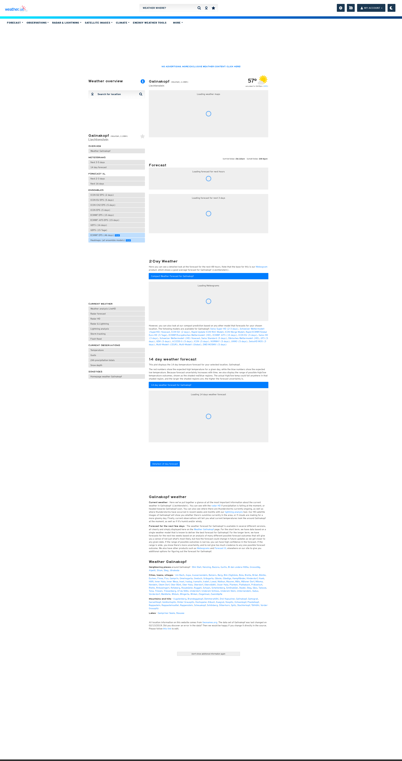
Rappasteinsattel (170, 605)
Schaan (206, 587)
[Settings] (341, 8)
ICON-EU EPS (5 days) (102, 200)
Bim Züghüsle (231, 575)
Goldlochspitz (169, 602)
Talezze (262, 587)
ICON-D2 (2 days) (180, 332)
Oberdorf (198, 584)
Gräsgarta (208, 578)
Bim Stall (196, 567)
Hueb (261, 578)
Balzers (212, 575)
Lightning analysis (99, 328)
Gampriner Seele (166, 613)
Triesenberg (170, 591)
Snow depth (96, 365)
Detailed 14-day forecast (165, 464)
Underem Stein (228, 591)
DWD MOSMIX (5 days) (215, 344)
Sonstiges (95, 372)
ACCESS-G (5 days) (182, 341)
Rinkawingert (162, 587)
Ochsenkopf (240, 602)
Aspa (188, 575)
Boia (241, 575)
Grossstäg (255, 567)
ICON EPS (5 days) (100, 210)
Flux (166, 578)
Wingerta (184, 594)
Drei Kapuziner (227, 598)
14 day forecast (98, 167)
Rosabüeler (187, 587)
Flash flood (96, 339)
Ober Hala (187, 584)
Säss (255, 587)
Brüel (255, 575)
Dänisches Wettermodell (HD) (243, 338)
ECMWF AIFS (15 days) (225, 335)
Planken (234, 584)
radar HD (216, 505)
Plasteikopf (253, 602)
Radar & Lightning (99, 323)
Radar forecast (98, 313)
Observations (37, 22)
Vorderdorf (154, 594)
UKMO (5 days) (239, 341)
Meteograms (97, 157)
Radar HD (95, 318)
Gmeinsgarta (186, 578)
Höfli (151, 581)
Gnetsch (198, 578)
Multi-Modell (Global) (190, 344)
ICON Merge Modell (234, 332)
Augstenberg (179, 598)
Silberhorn (224, 605)
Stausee (180, 613)
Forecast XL (97, 174)
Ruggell (198, 587)
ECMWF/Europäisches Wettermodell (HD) (190, 335)
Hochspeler (201, 602)
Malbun (221, 581)
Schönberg (212, 605)
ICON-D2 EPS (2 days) (102, 195)
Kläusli (211, 602)
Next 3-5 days (97, 162)
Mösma (259, 581)
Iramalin (197, 581)
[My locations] (213, 8)
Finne (160, 578)
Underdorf (195, 591)
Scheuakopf (200, 605)
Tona (151, 591)
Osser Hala (222, 584)
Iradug (188, 581)
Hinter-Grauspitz (185, 602)
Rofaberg (175, 587)
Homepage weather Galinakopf (106, 376)
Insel (181, 581)
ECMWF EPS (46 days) (104, 235)
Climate (122, 22)
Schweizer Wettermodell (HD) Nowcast (180, 338)
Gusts (93, 355)
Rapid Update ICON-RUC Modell (207, 332)
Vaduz (255, 591)
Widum (175, 594)
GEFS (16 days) (98, 225)
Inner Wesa (172, 581)
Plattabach (244, 584)
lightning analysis (234, 512)
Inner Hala (160, 581)
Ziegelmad (203, 594)
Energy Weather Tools (149, 22)
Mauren (230, 581)
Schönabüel (232, 587)
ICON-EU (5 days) (247, 335)
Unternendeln (244, 591)
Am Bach (179, 575)
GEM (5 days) (163, 341)
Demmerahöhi (211, 598)
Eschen (152, 578)
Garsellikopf (155, 602)
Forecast (14, 22)
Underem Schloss (210, 591)
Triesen (159, 591)
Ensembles (96, 190)
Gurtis (224, 567)
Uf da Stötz (183, 591)
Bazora (215, 567)
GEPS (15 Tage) (98, 230)
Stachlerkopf (243, 605)
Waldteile (166, 594)
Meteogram (261, 266)
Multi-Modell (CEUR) (167, 344)
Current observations (104, 345)
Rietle (152, 587)
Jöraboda (174, 570)
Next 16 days (97, 183)
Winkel (193, 594)
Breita (248, 575)
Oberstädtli (210, 584)
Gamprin (174, 578)
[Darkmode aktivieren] (391, 8)
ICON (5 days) (201, 341)
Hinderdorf (252, 578)
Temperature (97, 350)
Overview (94, 146)
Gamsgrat (253, 598)
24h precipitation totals (102, 360)
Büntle (262, 575)
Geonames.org (209, 622)
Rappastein (154, 605)
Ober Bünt (176, 584)
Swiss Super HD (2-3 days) (224, 328)
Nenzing (207, 567)
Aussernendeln (199, 575)
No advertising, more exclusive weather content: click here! (201, 66)
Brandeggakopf (195, 598)
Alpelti (152, 570)
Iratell (206, 581)
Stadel (242, 587)
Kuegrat (220, 602)
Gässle (218, 578)
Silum (160, 570)
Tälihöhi (255, 605)
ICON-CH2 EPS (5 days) (103, 205)
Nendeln (153, 584)
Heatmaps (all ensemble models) (110, 240)
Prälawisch (256, 584)
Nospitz (229, 602)
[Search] (199, 8)
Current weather (100, 304)
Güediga (227, 578)
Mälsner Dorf (247, 581)
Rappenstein (186, 605)
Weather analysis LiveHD (103, 308)
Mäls (237, 581)
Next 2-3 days (97, 178)
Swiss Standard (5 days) (214, 338)
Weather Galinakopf (100, 151)
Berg (220, 575)
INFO (265, 86)
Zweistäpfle (216, 594)
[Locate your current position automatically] (206, 8)
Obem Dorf (164, 584)
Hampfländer (238, 578)
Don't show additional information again (208, 654)
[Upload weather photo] (351, 8)
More (177, 22)
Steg (166, 570)
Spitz (233, 605)
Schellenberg (218, 587)
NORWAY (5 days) (220, 341)
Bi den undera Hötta (238, 567)
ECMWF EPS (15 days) (102, 215)
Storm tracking (98, 334)
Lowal (213, 581)
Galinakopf (241, 598)
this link (167, 628)
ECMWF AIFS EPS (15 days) (105, 220)
